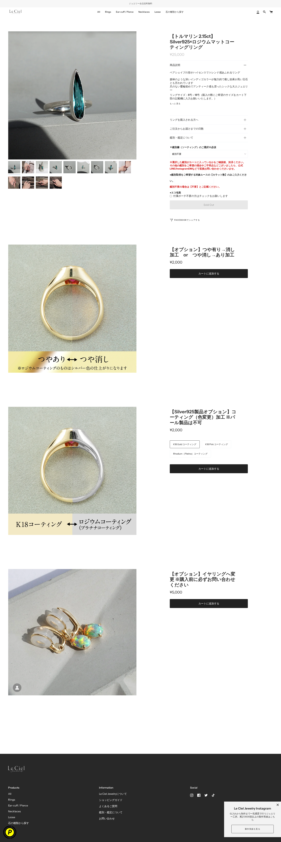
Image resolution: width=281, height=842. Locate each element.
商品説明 (175, 65)
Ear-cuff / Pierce (18, 805)
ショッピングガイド (110, 800)
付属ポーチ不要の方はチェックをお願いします (200, 195)
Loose (11, 817)
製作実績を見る (252, 829)
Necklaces (14, 811)
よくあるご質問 (108, 806)
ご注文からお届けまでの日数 (187, 128)
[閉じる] (277, 804)
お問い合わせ (107, 818)
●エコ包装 (175, 192)
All (9, 793)
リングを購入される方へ (184, 119)
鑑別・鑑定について (181, 137)
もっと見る (175, 104)
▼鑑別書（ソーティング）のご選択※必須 (193, 147)
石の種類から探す (18, 823)
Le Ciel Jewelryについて (113, 793)
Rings (11, 799)
